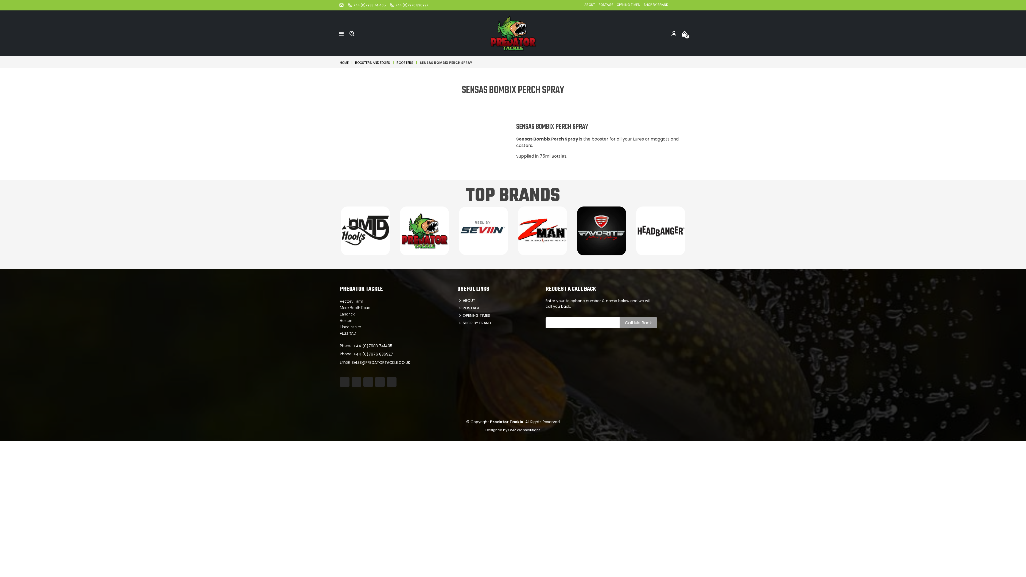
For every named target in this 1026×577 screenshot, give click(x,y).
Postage (606, 4)
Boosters (405, 62)
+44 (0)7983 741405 (372, 346)
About (589, 4)
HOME (344, 62)
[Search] (352, 33)
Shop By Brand (656, 4)
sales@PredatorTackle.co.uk (381, 362)
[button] (341, 33)
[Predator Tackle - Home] (513, 33)
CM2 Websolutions (524, 429)
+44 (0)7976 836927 (373, 354)
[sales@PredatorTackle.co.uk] (341, 5)
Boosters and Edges (372, 62)
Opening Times (628, 4)
